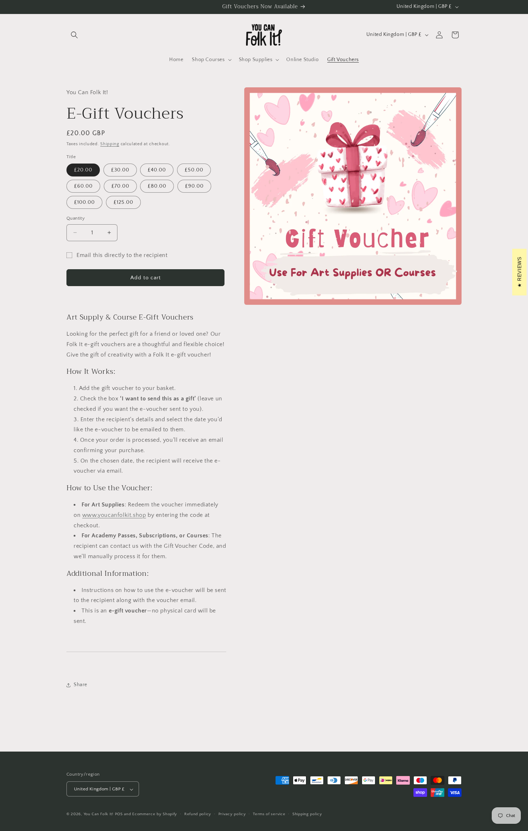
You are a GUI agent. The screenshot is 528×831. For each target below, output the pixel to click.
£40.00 (157, 170)
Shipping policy (307, 814)
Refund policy (197, 814)
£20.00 (83, 170)
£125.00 (123, 202)
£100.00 (84, 202)
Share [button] (80, 685)
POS (119, 814)
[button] (74, 35)
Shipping (109, 144)
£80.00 (157, 186)
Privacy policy (232, 814)
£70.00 (120, 186)
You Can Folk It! (99, 814)
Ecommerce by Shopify (154, 814)
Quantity (75, 218)
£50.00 (194, 170)
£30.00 (120, 170)
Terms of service (269, 814)
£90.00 (194, 186)
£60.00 (83, 186)
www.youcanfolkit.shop (114, 515)
